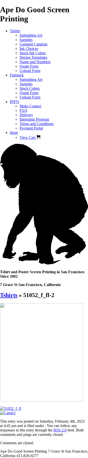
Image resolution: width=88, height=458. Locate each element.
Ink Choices (29, 48)
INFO (14, 102)
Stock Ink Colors (33, 53)
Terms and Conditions (37, 124)
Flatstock (17, 75)
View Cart (28, 137)
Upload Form (30, 71)
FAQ (23, 110)
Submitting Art (31, 35)
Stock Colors (30, 88)
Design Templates (33, 57)
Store (14, 132)
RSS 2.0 (60, 430)
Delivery (26, 115)
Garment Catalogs (33, 44)
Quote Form (29, 66)
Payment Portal (31, 128)
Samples (26, 40)
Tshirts (15, 31)
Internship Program (34, 119)
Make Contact (30, 106)
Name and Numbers (35, 62)
